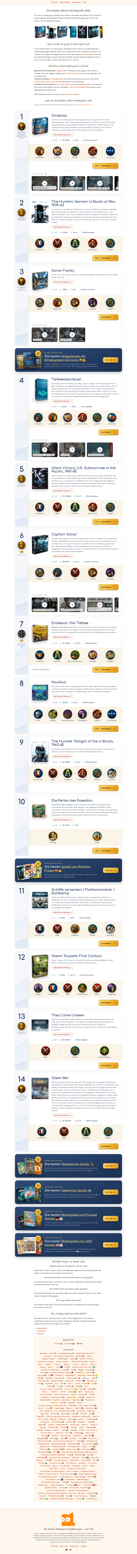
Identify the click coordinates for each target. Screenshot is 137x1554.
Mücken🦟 (91, 1411)
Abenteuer (43, 1353)
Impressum (64, 1546)
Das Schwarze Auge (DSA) (63, 1356)
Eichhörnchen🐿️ (57, 1381)
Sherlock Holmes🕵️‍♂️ (56, 1463)
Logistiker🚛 (59, 1408)
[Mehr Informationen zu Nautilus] (40, 692)
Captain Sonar (61, 71)
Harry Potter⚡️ (92, 1430)
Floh (86, 1386)
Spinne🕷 (91, 1422)
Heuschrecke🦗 (46, 1394)
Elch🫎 (40, 1383)
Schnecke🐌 (70, 1422)
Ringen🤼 (53, 1419)
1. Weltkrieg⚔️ (62, 1359)
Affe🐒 (73, 1370)
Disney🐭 (53, 1353)
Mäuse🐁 (69, 1408)
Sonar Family (62, 270)
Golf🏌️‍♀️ (81, 1430)
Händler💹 (72, 1392)
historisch (59, 1433)
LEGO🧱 (56, 1452)
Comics (62, 1468)
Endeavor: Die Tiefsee (52, 82)
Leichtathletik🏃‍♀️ (43, 1444)
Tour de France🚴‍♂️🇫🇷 (90, 1444)
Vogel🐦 (74, 1427)
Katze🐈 (54, 1403)
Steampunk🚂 (92, 1493)
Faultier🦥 (51, 1386)
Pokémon (39, 1460)
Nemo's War (58, 84)
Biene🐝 (49, 1378)
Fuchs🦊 (82, 1389)
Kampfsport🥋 (92, 1441)
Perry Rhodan (65, 1466)
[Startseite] (68, 1519)
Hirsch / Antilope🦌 (61, 1394)
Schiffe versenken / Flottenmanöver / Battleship (83, 891)
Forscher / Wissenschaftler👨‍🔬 (51, 1389)
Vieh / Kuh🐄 (43, 1419)
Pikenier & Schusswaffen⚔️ (78, 1490)
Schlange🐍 (44, 1422)
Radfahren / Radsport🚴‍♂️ (81, 1416)
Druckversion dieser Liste (83, 105)
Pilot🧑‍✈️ (91, 1413)
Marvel (55, 1466)
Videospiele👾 (80, 1477)
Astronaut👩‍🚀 (42, 1375)
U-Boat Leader (69, 84)
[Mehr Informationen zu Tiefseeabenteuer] (40, 390)
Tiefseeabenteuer (57, 79)
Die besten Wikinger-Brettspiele (62, 1499)
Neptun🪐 (67, 1364)
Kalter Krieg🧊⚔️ (57, 1485)
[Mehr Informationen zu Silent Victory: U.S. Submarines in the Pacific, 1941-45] (40, 478)
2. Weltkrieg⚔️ (92, 1499)
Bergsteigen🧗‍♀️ (42, 1438)
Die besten (65, 358)
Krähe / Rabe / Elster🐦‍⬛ (87, 1405)
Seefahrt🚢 (42, 1463)
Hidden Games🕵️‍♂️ (73, 1449)
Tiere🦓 (69, 1496)
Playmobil (94, 1457)
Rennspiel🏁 (86, 1460)
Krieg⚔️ (84, 1446)
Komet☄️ (80, 1403)
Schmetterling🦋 (57, 1422)
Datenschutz (74, 1546)
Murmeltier (45, 1413)
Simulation (82, 1463)
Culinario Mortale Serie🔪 (85, 1353)
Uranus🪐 (93, 1364)
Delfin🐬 (94, 1378)
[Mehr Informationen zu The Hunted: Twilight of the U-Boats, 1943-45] (40, 752)
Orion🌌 (59, 1367)
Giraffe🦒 (54, 1392)
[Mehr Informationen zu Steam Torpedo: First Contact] (40, 966)
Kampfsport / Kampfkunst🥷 (72, 1400)
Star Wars (81, 1493)
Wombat (48, 1430)
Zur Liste (108, 360)
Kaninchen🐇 (90, 1400)
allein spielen (82, 366)
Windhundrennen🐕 (59, 1446)
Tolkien (92, 1466)
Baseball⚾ (59, 1375)
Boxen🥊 (63, 1438)
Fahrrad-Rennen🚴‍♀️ (44, 1441)
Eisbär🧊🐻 (80, 1381)
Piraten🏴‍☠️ (85, 1457)
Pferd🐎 (83, 1413)
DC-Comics (92, 1463)
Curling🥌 (82, 1438)
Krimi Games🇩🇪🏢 (89, 1449)
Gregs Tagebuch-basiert (88, 1474)
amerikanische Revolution (50, 1482)
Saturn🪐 (84, 1364)
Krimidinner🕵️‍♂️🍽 (58, 1449)
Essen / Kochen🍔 (82, 1383)
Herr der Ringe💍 (47, 1433)
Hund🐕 (92, 1394)
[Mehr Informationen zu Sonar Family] (40, 281)
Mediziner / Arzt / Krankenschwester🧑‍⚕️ (60, 1411)
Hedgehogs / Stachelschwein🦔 (52, 1397)
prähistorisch (74, 1460)
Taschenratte (75, 1425)
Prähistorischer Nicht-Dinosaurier (58, 1416)
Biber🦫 (40, 1378)
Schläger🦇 (69, 1386)
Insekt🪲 (80, 1397)
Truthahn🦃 (64, 1427)
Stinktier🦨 (42, 1425)
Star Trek (72, 1493)
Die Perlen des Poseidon (72, 800)
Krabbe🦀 (72, 1405)
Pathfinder (75, 1457)
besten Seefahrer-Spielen (69, 94)
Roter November (85, 84)
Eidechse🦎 (69, 1381)
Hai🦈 (80, 1392)
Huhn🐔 (73, 1394)
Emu (56, 1383)
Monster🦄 (81, 1411)
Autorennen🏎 (66, 1435)
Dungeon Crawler (48, 1359)
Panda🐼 (75, 1413)
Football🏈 (45, 1435)
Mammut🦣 (79, 1408)
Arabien (42, 1367)
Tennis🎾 (93, 1425)
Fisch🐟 (60, 1386)
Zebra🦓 (65, 1430)
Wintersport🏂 (73, 1446)
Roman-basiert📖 (65, 1477)
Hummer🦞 (82, 1394)
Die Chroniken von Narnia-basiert (52, 1471)
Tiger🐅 (42, 1427)
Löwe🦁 (49, 1408)
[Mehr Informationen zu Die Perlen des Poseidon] (40, 811)
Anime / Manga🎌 (63, 1361)
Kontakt (83, 1546)
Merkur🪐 (49, 1364)
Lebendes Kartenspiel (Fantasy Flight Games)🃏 (79, 1452)
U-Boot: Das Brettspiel (77, 87)
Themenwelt (76, 2)
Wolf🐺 (40, 1430)
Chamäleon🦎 (59, 1378)
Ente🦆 (63, 1383)
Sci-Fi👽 (96, 1460)
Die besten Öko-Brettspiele (59, 1457)
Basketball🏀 (89, 1435)
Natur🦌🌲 (43, 1499)
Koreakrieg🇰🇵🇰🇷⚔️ (73, 1485)
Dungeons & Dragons (46, 1361)
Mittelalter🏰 (80, 1455)
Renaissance (70, 1479)
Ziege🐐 (73, 1430)
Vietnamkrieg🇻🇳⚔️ (90, 1485)
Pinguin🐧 (40, 1416)
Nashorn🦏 (55, 1413)
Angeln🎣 (55, 1435)
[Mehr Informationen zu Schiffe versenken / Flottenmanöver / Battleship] (40, 900)
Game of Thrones (86, 1359)
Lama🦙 (41, 1408)
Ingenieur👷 (70, 1397)
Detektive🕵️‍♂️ (80, 1356)
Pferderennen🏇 (73, 1444)
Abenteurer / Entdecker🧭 (51, 1370)
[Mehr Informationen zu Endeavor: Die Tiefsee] (40, 633)
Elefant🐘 (49, 1383)
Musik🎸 (90, 1455)
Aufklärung (76, 1466)
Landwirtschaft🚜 (44, 1452)
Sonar (43, 73)
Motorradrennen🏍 (58, 1444)
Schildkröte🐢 (92, 1419)
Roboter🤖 (58, 1343)
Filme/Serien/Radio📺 (68, 1474)
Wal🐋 (81, 1427)
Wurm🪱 (56, 1430)
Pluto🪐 (76, 1364)
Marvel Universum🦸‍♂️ (79, 1361)
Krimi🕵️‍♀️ (93, 1446)
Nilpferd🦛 (65, 1413)
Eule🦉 (94, 1383)
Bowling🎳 (54, 1438)
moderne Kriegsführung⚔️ (56, 1490)
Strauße (51, 1425)
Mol (41, 1411)
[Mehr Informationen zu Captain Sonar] (40, 545)
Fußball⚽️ (80, 1441)
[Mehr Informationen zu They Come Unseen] (40, 1026)
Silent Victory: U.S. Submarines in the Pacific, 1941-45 (83, 469)
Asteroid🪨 (90, 1372)
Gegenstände (65, 2)
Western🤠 (92, 1477)
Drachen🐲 (63, 1488)
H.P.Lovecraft (45, 1466)
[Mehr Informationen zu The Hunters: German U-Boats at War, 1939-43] (40, 212)
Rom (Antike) (50, 1479)
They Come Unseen (74, 73)
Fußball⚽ (91, 1389)
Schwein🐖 (81, 1422)
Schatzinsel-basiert (88, 1471)
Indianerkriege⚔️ (83, 1479)
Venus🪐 (51, 1367)
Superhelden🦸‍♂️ (62, 1425)
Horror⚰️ (68, 1433)
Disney (89, 1356)
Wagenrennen (44, 1446)
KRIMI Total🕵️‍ (44, 1449)
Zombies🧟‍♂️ (80, 1499)
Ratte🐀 (96, 1416)
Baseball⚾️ (77, 1435)
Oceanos (37, 82)
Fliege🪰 (79, 1386)
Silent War (60, 1078)
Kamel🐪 (55, 1400)
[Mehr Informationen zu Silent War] (40, 1088)
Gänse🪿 (45, 1392)
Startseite (54, 1546)
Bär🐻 (50, 1375)
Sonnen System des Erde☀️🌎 (83, 1367)
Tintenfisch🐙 (53, 1427)
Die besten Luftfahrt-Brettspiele (53, 1455)
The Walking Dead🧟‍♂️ (56, 1496)
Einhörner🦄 (74, 1488)
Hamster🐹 (88, 1392)
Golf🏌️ (63, 1392)
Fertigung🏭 (78, 1433)
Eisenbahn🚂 (69, 1343)
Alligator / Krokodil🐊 (86, 1370)
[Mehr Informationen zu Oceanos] (40, 126)
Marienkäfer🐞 (91, 1408)
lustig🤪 (70, 1455)
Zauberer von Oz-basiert (76, 1468)
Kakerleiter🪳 (45, 1400)
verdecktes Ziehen (91, 54)
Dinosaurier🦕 (43, 1381)
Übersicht (54, 2)
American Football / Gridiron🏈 (61, 1372)
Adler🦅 (66, 1370)
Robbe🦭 (62, 1419)
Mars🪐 (41, 1364)
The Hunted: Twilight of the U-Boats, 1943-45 (82, 743)
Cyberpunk (47, 1356)
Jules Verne (89, 1433)
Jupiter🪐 (93, 1361)
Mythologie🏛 (42, 1457)
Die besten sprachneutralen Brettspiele (52, 1493)
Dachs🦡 (85, 1378)
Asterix (84, 1466)
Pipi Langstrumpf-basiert (48, 1477)
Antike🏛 (65, 1482)
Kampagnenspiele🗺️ (66, 1353)
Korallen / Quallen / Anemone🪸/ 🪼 (52, 1405)
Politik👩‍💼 (48, 1460)
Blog (84, 2)
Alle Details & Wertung (61, 135)
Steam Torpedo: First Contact (76, 956)
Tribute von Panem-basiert (48, 1474)
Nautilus (58, 682)
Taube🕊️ (84, 1425)
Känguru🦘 (90, 1397)
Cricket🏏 (73, 1438)
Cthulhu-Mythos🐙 (73, 1378)
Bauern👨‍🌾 (81, 1375)
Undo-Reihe (53, 1468)
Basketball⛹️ (71, 1375)
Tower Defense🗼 (81, 1496)
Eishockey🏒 (92, 1381)
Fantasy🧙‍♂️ (74, 1359)
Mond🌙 (58, 1364)
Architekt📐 (79, 1372)
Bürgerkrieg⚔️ (43, 1485)
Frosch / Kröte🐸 (70, 1389)
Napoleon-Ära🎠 (51, 1488)
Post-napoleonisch (61, 1460)
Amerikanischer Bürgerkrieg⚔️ (82, 1482)
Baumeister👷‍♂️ (92, 1375)
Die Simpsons (71, 1463)
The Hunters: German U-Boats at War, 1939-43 (83, 203)
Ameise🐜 (44, 1372)
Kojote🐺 (71, 1403)
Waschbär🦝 (91, 1427)
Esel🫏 (70, 1383)
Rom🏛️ (67, 1367)
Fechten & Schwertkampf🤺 (64, 1441)
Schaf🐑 (81, 1419)
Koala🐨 (62, 1403)
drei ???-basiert (73, 1471)
